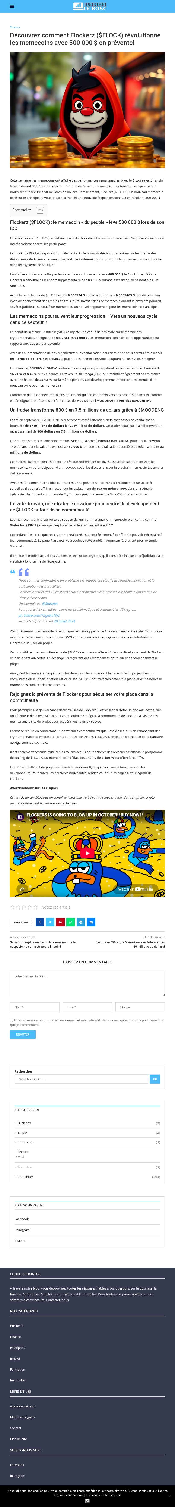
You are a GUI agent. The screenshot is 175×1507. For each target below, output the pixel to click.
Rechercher (23, 1071)
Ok (155, 1079)
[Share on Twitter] (50, 922)
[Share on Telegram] (81, 922)
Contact (15, 1428)
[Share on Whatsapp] (70, 922)
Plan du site (18, 1439)
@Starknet (50, 603)
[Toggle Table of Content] (38, 210)
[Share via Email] (91, 922)
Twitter (20, 1240)
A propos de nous (23, 1406)
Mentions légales (22, 1417)
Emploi (89, 1132)
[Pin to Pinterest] (60, 922)
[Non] (170, 1496)
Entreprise (89, 1142)
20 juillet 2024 (64, 621)
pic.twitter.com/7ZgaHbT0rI (39, 615)
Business (89, 1123)
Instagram (22, 1230)
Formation (89, 1167)
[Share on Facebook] (40, 922)
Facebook (22, 1219)
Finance (15, 27)
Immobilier (89, 1177)
